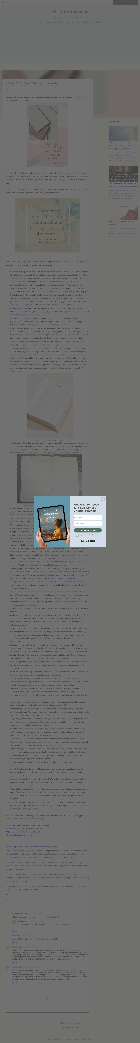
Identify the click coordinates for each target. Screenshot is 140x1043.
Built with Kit (88, 541)
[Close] (103, 499)
